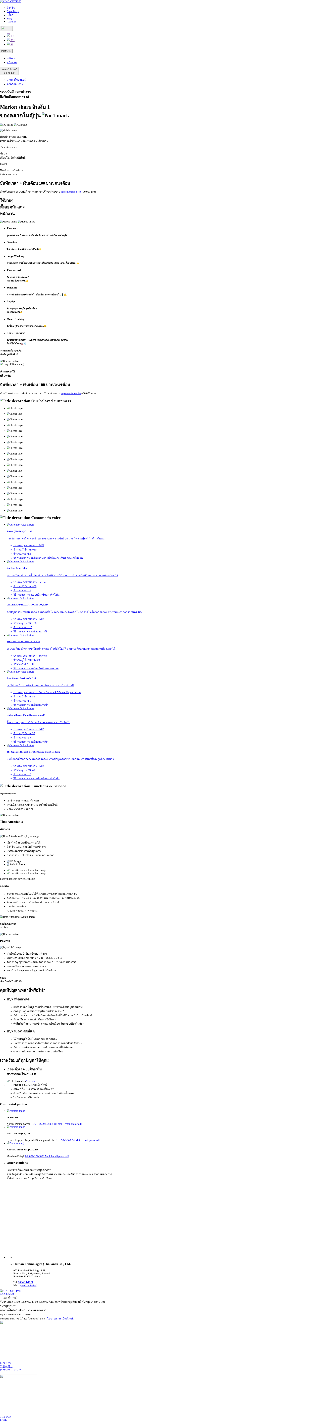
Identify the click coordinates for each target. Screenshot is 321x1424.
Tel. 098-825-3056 (65, 1140)
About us (11, 21)
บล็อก (10, 15)
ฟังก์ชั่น (11, 7)
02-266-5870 (7, 1293)
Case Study (13, 11)
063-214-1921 (25, 1282)
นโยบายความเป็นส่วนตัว (59, 1318)
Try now (30, 1081)
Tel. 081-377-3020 (35, 1156)
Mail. (70, 1123)
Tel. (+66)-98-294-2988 (45, 1123)
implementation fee (71, 191)
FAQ (9, 18)
